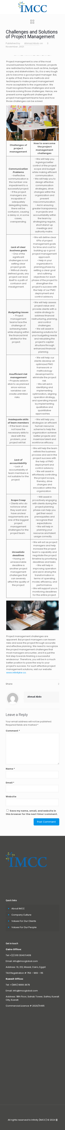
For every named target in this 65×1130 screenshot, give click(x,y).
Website (11, 796)
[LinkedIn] (37, 1125)
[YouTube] (32, 1125)
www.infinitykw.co (16, 672)
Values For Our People (24, 927)
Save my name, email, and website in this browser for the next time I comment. (32, 812)
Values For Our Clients (23, 921)
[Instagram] (42, 1125)
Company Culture (21, 914)
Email (10, 782)
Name (10, 768)
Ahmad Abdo (31, 43)
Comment (13, 730)
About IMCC (18, 908)
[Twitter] (28, 1125)
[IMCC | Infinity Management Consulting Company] (32, 7)
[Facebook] (23, 1125)
